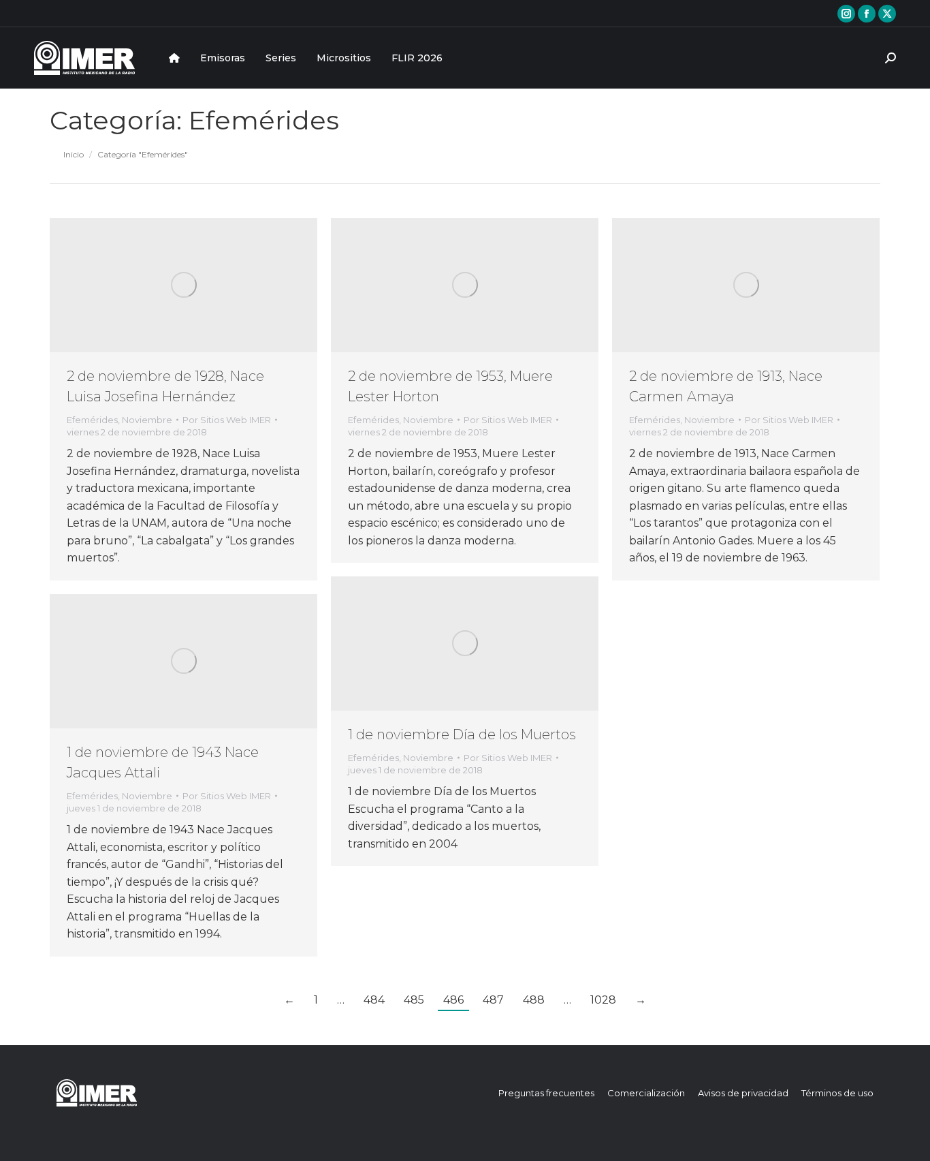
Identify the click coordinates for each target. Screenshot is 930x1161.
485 (414, 999)
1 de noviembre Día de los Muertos (462, 734)
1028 (603, 999)
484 (374, 999)
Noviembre (147, 419)
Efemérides (92, 419)
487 (493, 999)
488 (534, 999)
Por (226, 419)
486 (453, 999)
